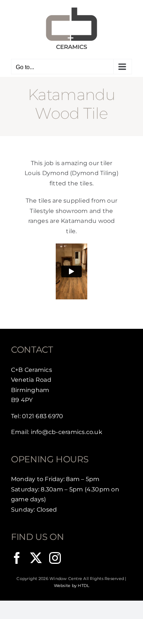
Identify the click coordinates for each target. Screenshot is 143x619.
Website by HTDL (71, 585)
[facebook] (17, 558)
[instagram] (55, 558)
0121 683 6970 (42, 416)
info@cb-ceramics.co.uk (66, 431)
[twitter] (36, 558)
